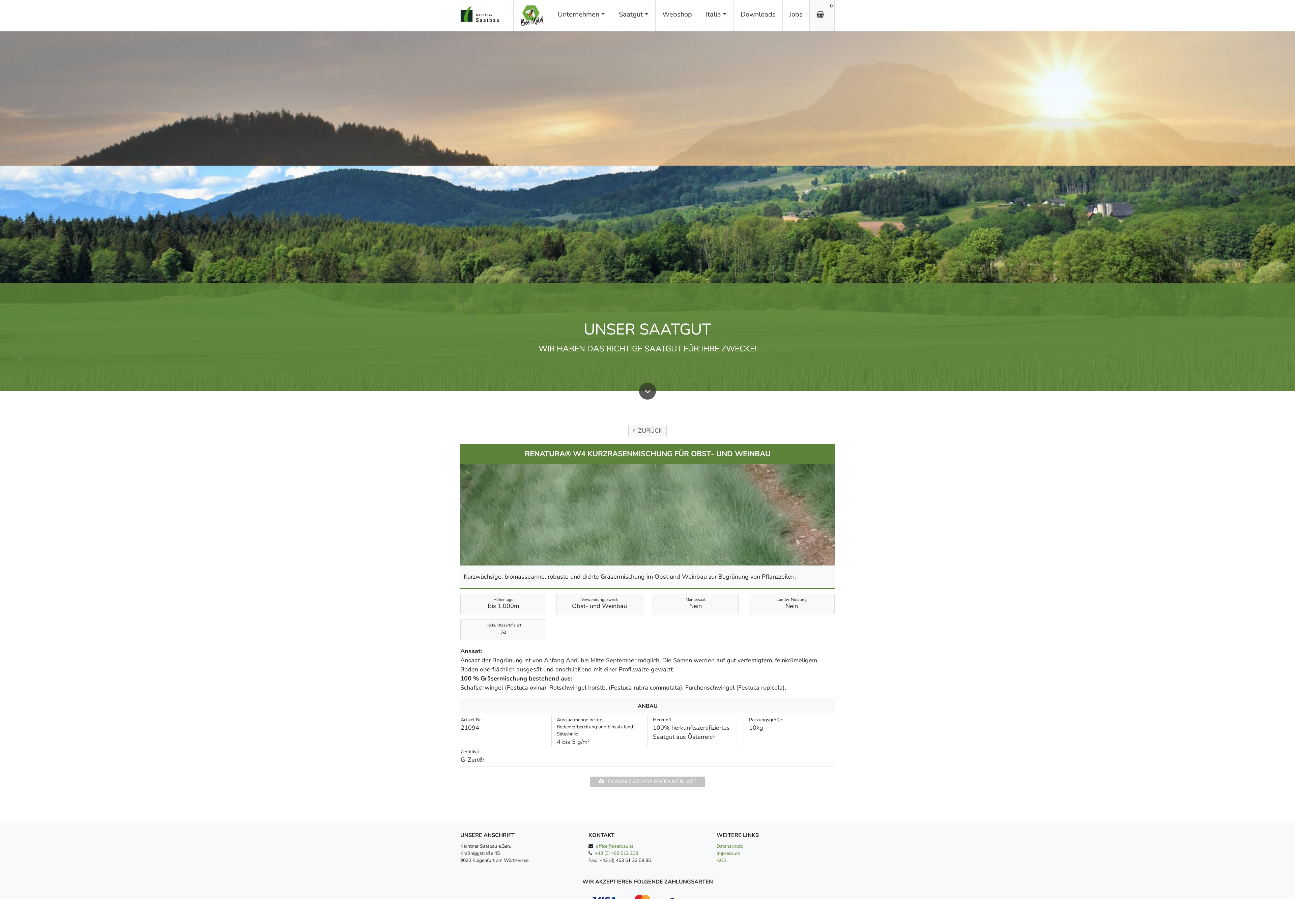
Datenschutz (730, 846)
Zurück (650, 431)
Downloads (758, 14)
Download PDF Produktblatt (652, 781)
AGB (721, 860)
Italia (713, 14)
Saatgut (631, 14)
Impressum (728, 853)
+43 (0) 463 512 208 (616, 853)
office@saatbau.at (614, 846)
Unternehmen (578, 14)
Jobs (796, 14)
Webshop (677, 14)
